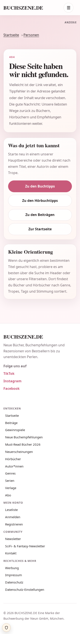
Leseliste (11, 521)
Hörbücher (13, 470)
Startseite (11, 46)
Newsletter (13, 550)
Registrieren (14, 536)
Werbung (12, 579)
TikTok (9, 385)
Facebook (11, 400)
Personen (31, 46)
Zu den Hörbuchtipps (40, 212)
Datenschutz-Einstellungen (24, 601)
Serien (9, 492)
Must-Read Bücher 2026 (23, 456)
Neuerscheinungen (19, 463)
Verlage (10, 499)
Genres (10, 485)
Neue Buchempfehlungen (24, 449)
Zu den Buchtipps (40, 197)
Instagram (12, 392)
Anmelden (12, 528)
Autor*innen (14, 478)
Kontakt (10, 565)
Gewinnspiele (15, 441)
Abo (8, 507)
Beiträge (11, 434)
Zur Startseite (40, 240)
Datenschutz (14, 594)
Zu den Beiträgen (40, 226)
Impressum (13, 587)
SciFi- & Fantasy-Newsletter (25, 557)
